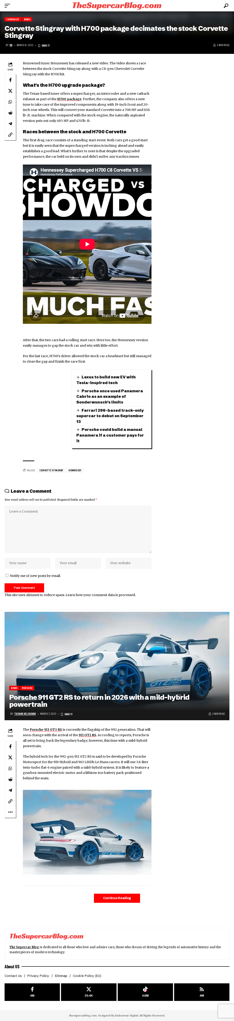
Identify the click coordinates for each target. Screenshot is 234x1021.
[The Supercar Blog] (117, 5)
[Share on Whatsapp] (10, 101)
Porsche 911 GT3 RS (46, 730)
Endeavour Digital (126, 1015)
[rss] (201, 992)
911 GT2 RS (87, 735)
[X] (88, 992)
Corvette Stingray (51, 470)
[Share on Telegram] (10, 123)
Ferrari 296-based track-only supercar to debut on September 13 (110, 416)
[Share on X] (10, 90)
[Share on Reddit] (10, 112)
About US (12, 966)
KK (11, 45)
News (27, 19)
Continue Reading (117, 898)
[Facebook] (32, 992)
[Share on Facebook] (10, 79)
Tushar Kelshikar (25, 714)
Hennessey (75, 470)
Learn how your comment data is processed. (101, 595)
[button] (8, 6)
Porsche (27, 688)
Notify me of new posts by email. (35, 576)
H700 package (69, 99)
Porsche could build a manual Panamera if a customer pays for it (110, 435)
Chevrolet (12, 19)
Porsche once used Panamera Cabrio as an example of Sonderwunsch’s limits (109, 396)
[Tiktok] (145, 992)
